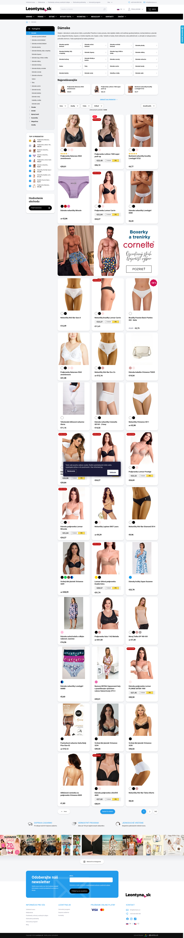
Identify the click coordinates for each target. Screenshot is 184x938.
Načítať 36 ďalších (107, 811)
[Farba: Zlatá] (96, 577)
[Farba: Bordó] (65, 206)
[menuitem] (30, 17)
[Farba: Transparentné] (62, 788)
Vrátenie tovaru (30, 2)
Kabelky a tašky (36, 100)
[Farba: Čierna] (65, 149)
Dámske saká (36, 104)
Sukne (33, 79)
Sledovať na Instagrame (94, 861)
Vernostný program (94, 2)
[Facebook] (127, 918)
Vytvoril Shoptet (138, 935)
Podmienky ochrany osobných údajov (59, 2)
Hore (65, 811)
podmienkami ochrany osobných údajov (98, 885)
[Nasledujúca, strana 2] (149, 811)
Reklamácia (41, 2)
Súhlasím (113, 472)
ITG (115, 160)
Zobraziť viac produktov (108, 99)
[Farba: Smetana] (68, 149)
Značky (33, 125)
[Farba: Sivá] (140, 632)
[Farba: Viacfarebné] (71, 577)
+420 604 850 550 (135, 913)
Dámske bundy (36, 89)
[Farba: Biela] (62, 149)
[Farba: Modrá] (130, 577)
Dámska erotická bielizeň (39, 43)
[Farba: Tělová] (71, 149)
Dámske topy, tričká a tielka (40, 58)
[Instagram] (131, 918)
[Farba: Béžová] (102, 368)
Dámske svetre (36, 86)
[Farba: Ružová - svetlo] (62, 632)
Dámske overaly (36, 72)
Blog (27, 924)
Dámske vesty (36, 96)
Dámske (33, 33)
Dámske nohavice (37, 75)
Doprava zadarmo (63, 912)
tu (101, 467)
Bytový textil (35, 114)
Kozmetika (34, 118)
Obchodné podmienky (79, 2)
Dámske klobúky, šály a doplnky (41, 50)
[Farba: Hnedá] (68, 577)
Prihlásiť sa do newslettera (79, 891)
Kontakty (61, 915)
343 (155, 811)
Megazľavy (34, 121)
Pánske (33, 107)
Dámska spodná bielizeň (39, 36)
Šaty (33, 82)
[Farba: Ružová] (68, 206)
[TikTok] (135, 918)
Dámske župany (36, 54)
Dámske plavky (36, 47)
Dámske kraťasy (36, 65)
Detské (33, 111)
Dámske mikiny (36, 61)
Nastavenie (71, 471)
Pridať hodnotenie (36, 208)
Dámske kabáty (36, 93)
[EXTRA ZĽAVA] (108, 188)
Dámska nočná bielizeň (38, 40)
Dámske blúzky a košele (39, 68)
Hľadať (105, 9)
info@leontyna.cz (135, 910)
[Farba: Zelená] (65, 577)
